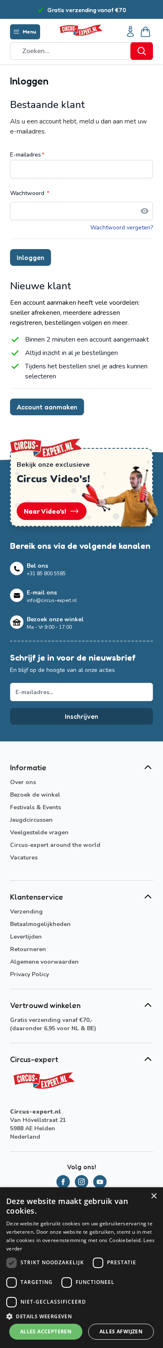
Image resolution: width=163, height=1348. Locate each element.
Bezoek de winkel (35, 795)
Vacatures (24, 858)
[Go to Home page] (80, 30)
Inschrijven (81, 716)
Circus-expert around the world (55, 845)
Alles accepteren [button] (45, 1331)
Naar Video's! (45, 511)
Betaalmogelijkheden (40, 924)
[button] (81, 1316)
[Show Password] (144, 211)
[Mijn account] (130, 31)
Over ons (23, 782)
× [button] (153, 1196)
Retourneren (28, 949)
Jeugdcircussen (31, 820)
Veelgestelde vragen (39, 832)
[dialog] (81, 1267)
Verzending (26, 912)
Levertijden (26, 937)
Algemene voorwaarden (44, 962)
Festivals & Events (35, 807)
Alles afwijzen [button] (121, 1331)
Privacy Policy (29, 974)
